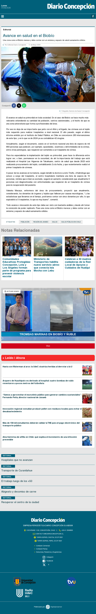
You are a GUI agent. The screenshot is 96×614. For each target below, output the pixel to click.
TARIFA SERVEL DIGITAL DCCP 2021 (49, 537)
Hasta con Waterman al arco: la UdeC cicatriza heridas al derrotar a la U (37, 366)
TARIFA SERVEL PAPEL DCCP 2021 (49, 541)
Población (25, 222)
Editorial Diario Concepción (17, 45)
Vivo (48, 346)
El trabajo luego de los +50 (16, 481)
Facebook (49, 561)
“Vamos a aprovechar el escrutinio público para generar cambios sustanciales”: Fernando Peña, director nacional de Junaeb (42, 396)
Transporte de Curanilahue (16, 470)
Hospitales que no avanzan (17, 459)
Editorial (7, 456)
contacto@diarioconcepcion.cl (50, 534)
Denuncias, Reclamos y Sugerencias (49, 552)
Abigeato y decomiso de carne (18, 491)
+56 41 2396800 (67, 530)
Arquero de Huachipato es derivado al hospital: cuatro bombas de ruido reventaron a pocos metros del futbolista (38, 382)
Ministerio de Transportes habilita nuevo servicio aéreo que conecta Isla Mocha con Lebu (46, 264)
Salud (54, 222)
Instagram (49, 557)
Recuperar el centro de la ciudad (20, 502)
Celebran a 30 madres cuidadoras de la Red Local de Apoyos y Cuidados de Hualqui (78, 263)
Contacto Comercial (43, 546)
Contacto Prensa (41, 549)
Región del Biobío (40, 222)
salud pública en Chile (71, 222)
